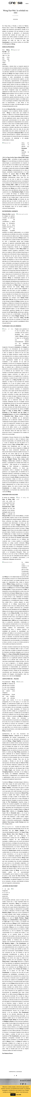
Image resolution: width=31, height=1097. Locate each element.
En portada (15, 15)
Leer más (18, 1094)
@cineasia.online (25, 1080)
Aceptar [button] (13, 1094)
